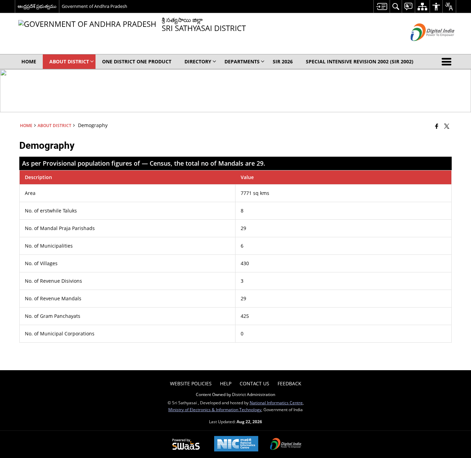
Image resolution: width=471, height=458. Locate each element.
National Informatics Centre (276, 402)
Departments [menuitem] (242, 61)
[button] (448, 61)
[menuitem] (381, 6)
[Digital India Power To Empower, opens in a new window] (286, 444)
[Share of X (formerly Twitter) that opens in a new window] (446, 126)
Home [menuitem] (28, 61)
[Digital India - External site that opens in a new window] (424, 46)
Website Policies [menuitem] (191, 383)
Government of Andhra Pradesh (94, 6)
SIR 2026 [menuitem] (283, 61)
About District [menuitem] (69, 61)
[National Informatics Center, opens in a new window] (236, 444)
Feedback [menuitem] (289, 383)
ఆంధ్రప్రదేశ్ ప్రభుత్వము (37, 6)
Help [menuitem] (225, 383)
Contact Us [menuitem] (254, 383)
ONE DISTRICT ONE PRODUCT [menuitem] (136, 61)
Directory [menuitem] (197, 61)
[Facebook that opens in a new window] (436, 126)
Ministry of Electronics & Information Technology (214, 409)
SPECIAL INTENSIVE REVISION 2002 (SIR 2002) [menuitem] (359, 61)
